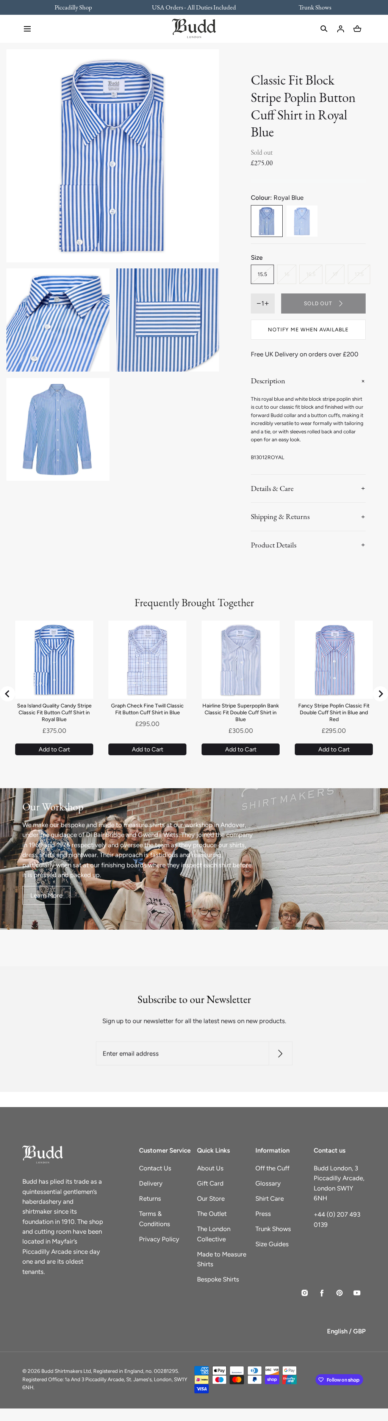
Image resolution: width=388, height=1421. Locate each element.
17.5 (359, 274)
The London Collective (213, 1233)
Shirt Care (269, 1198)
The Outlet (212, 1213)
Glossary (268, 1183)
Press (263, 1213)
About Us (210, 1168)
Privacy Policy (159, 1239)
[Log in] (340, 28)
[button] (27, 29)
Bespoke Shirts (218, 1279)
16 (286, 274)
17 (335, 274)
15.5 (262, 274)
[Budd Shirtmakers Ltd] (194, 29)
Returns (150, 1198)
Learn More (46, 895)
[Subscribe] (280, 1054)
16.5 (311, 274)
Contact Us (155, 1168)
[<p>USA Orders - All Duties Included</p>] (194, 7)
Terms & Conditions (154, 1218)
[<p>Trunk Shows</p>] (310, 7)
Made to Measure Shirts (221, 1259)
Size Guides (272, 1244)
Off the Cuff (272, 1168)
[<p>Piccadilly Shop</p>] (78, 7)
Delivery (151, 1183)
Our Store (211, 1198)
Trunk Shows (273, 1229)
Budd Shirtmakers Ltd (66, 1371)
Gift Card (210, 1183)
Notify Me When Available (308, 329)
